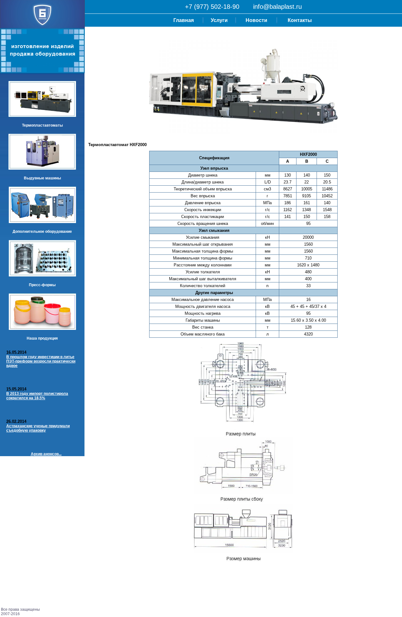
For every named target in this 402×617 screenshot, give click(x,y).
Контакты (300, 20)
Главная (183, 20)
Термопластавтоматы (42, 125)
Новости (256, 20)
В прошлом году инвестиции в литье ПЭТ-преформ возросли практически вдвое (40, 361)
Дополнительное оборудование (42, 231)
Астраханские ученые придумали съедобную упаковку (38, 428)
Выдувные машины (42, 178)
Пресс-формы (42, 285)
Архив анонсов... (46, 454)
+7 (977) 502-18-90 (212, 6)
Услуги (219, 20)
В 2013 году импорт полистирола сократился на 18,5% (37, 395)
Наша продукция (42, 338)
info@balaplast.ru (277, 6)
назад (93, 584)
